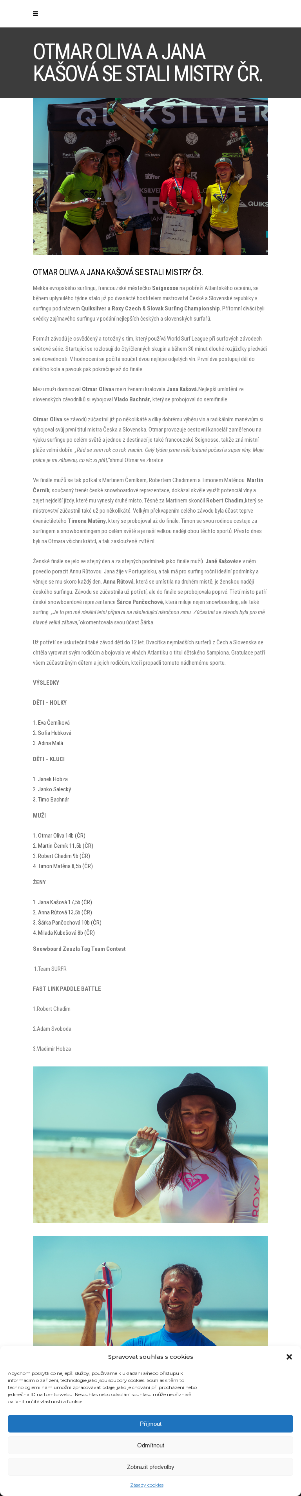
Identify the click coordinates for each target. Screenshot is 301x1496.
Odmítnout (150, 1445)
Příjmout (150, 1423)
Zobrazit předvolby (150, 1466)
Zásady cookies (146, 1485)
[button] (289, 1357)
